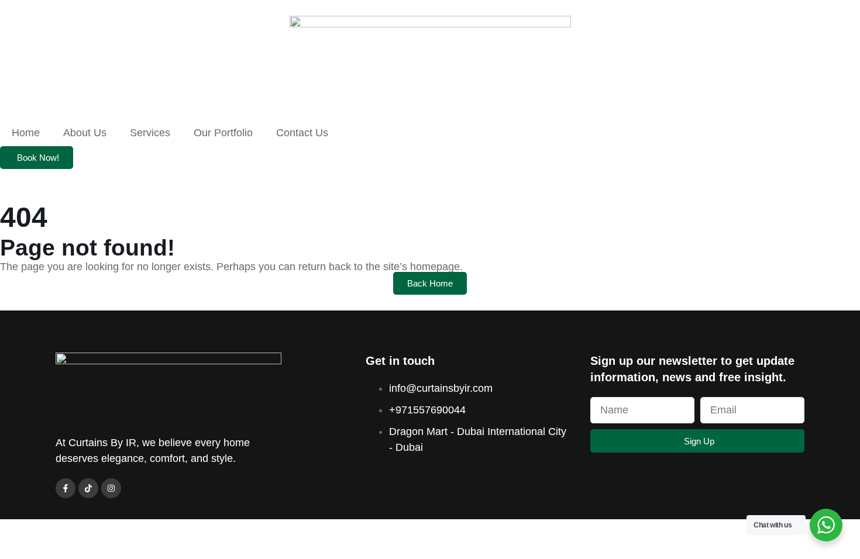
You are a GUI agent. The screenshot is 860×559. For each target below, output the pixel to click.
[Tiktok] (88, 488)
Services (150, 133)
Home (26, 133)
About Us (84, 133)
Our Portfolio (223, 133)
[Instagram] (111, 488)
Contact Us (302, 133)
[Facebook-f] (65, 488)
